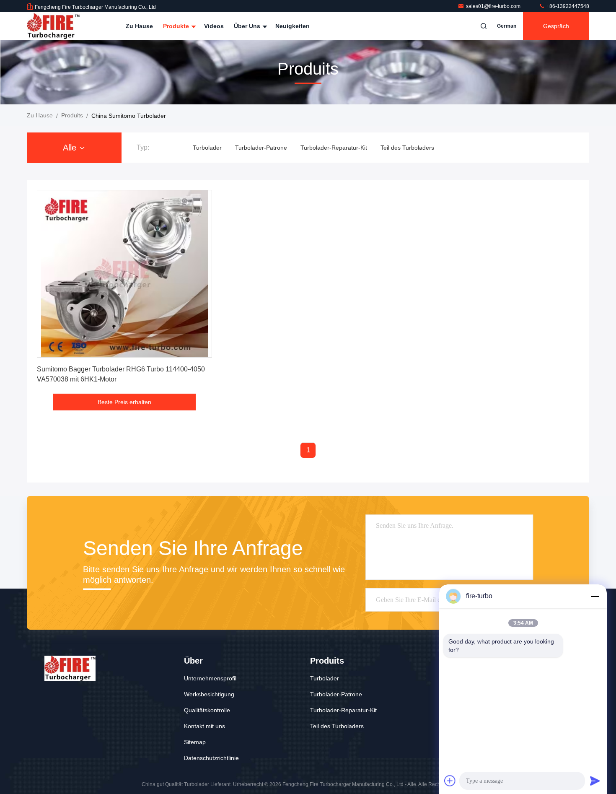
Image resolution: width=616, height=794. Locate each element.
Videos (214, 26)
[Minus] (595, 596)
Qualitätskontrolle (207, 710)
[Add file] (450, 780)
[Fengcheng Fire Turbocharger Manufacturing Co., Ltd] (53, 26)
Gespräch (556, 26)
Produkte (177, 26)
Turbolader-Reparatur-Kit (333, 147)
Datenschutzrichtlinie (211, 758)
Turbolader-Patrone (261, 147)
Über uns (248, 26)
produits (72, 115)
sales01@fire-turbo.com (494, 6)
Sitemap (195, 742)
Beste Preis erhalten (124, 402)
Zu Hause (139, 26)
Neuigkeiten (292, 26)
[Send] (595, 780)
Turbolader (207, 147)
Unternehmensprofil (210, 678)
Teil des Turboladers (407, 147)
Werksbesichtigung (209, 694)
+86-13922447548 (567, 6)
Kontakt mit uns (204, 726)
